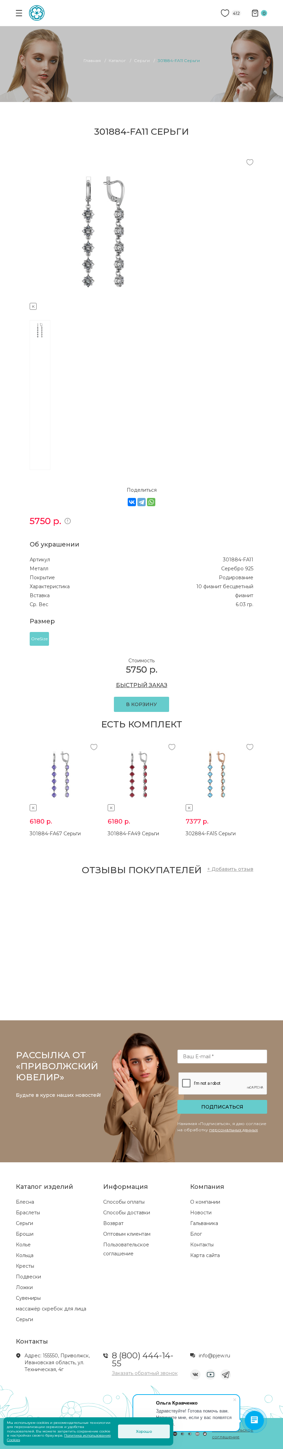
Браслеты (28, 1213)
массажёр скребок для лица (51, 1309)
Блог (196, 1234)
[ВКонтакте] (132, 502)
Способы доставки (126, 1213)
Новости (201, 1213)
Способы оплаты (124, 1202)
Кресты (25, 1266)
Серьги (24, 1223)
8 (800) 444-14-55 (142, 1359)
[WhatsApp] (151, 502)
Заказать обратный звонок (145, 1373)
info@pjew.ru (214, 1356)
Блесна (25, 1202)
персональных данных (233, 1129)
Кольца (24, 1255)
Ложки (24, 1287)
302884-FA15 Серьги (211, 833)
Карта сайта (205, 1255)
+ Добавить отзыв (230, 869)
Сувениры (28, 1298)
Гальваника (204, 1223)
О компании (205, 1202)
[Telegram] (141, 502)
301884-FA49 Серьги (133, 833)
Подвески (28, 1277)
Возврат (113, 1223)
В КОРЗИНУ (141, 704)
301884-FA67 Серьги (55, 833)
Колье (23, 1245)
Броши (24, 1234)
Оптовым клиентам (126, 1234)
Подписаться (222, 1107)
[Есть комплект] (106, 305)
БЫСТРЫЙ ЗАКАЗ (141, 685)
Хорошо (144, 1431)
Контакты (202, 1245)
